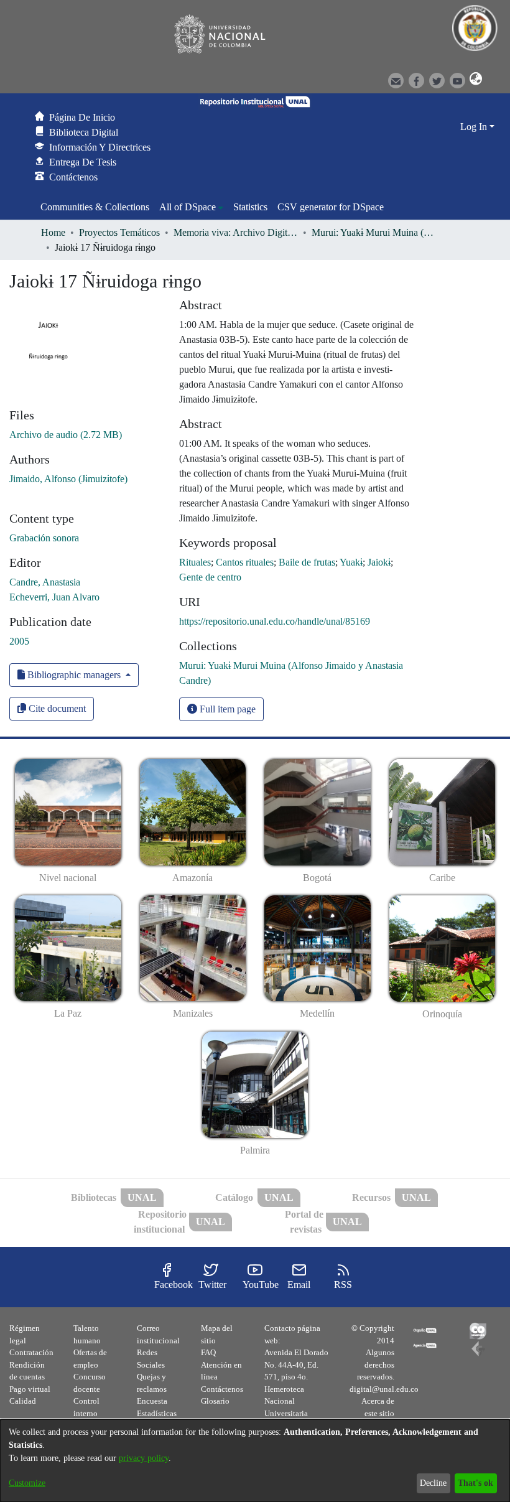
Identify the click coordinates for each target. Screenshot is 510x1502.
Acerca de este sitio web (377, 1413)
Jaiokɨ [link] (379, 562)
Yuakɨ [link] (351, 562)
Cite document (56, 708)
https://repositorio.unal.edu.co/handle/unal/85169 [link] (274, 621)
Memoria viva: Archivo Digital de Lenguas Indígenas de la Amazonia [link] (236, 232)
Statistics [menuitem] (250, 207)
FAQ (208, 1352)
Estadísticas (157, 1413)
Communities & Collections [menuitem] (94, 207)
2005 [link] (19, 641)
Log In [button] (474, 126)
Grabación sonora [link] (44, 538)
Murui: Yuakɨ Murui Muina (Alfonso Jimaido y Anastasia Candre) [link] (374, 232)
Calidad (22, 1401)
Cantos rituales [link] (245, 562)
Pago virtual (29, 1389)
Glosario (215, 1401)
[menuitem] (191, 207)
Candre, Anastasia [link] (44, 582)
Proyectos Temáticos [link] (119, 232)
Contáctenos (222, 1389)
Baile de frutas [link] (307, 562)
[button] (474, 79)
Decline (433, 1483)
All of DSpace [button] (187, 207)
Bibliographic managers (74, 674)
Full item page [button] (226, 709)
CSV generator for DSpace (330, 207)
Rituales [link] (195, 562)
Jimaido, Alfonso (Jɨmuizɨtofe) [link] (68, 478)
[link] (65, 434)
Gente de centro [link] (210, 577)
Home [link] (53, 232)
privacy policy (144, 1458)
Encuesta (152, 1401)
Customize (27, 1483)
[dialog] (255, 1460)
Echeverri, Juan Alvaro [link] (54, 597)
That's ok (475, 1483)
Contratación (31, 1352)
